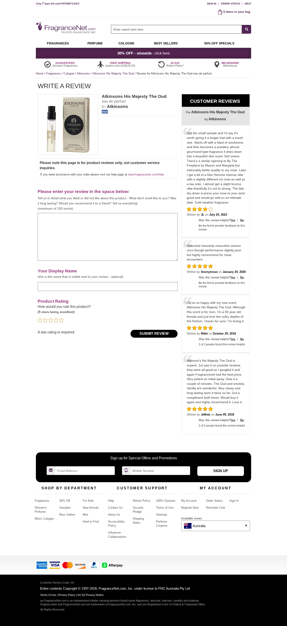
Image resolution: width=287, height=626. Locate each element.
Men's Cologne (44, 518)
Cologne (69, 73)
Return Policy (141, 500)
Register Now (189, 507)
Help (248, 3)
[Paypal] (94, 565)
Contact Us (115, 507)
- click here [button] (143, 53)
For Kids (88, 500)
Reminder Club (215, 507)
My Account (189, 500)
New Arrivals (91, 507)
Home (39, 73)
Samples (65, 507)
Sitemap (161, 514)
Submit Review (154, 333)
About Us (114, 514)
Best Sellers (67, 514)
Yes (232, 220)
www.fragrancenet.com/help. (146, 174)
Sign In (211, 3)
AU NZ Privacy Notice (90, 595)
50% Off (64, 500)
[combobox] (181, 29)
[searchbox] (176, 29)
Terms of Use (165, 507)
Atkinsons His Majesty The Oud (113, 73)
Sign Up (220, 471)
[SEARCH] (246, 29)
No (242, 220)
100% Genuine (165, 500)
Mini (85, 514)
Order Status (230, 3)
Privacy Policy (66, 595)
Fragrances (54, 73)
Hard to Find (91, 521)
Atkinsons (84, 73)
